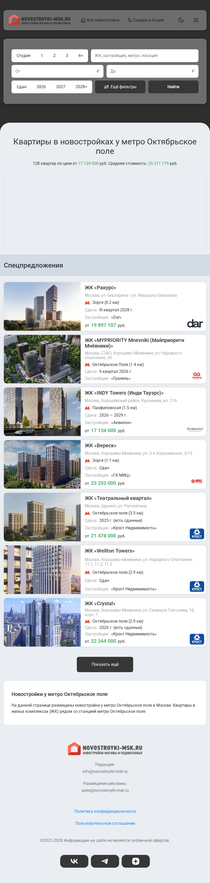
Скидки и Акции (148, 20)
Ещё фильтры (123, 86)
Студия (23, 55)
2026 (41, 86)
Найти (173, 86)
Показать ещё (105, 664)
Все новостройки (103, 20)
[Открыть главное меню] (195, 20)
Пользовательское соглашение (105, 823)
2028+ (81, 86)
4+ (80, 55)
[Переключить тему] (180, 20)
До (113, 71)
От (17, 71)
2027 (60, 86)
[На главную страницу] (39, 23)
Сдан (21, 86)
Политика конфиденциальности (105, 811)
